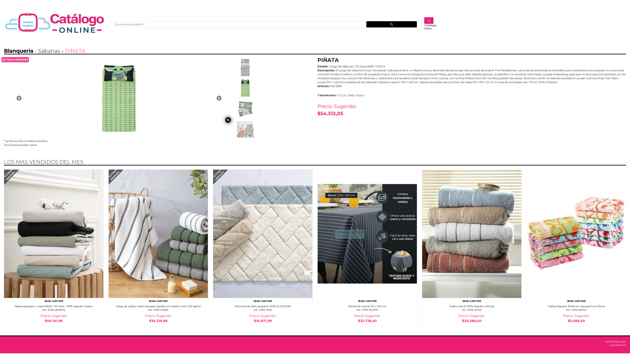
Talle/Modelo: (327, 95)
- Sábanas (47, 51)
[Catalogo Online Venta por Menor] (55, 24)
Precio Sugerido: (337, 109)
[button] (19, 98)
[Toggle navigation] (428, 20)
